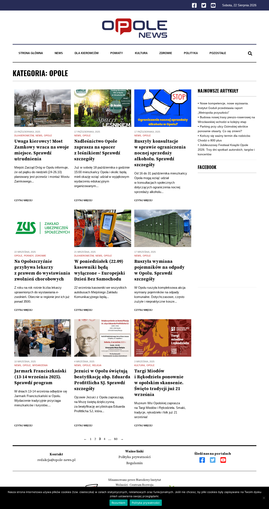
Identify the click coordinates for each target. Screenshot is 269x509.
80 (115, 439)
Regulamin (134, 463)
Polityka (191, 53)
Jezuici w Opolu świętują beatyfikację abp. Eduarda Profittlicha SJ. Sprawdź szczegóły (102, 380)
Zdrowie (165, 53)
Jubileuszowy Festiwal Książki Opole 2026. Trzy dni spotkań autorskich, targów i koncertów (226, 149)
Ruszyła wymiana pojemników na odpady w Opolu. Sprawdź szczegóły (159, 270)
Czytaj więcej (23, 200)
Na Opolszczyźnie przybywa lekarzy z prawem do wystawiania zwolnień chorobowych (42, 270)
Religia (96, 365)
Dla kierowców (87, 53)
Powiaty (116, 53)
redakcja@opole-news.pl (56, 460)
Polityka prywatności (134, 457)
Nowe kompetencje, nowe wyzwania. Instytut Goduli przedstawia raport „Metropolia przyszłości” (223, 108)
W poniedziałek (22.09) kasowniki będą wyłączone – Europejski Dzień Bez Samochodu (99, 270)
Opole (48, 135)
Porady (28, 255)
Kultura (141, 53)
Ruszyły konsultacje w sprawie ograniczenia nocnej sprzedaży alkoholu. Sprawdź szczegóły (160, 153)
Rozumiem (118, 502)
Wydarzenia (39, 365)
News (59, 53)
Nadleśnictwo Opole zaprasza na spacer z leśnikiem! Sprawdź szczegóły (97, 150)
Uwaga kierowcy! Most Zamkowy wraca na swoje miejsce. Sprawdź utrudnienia (41, 150)
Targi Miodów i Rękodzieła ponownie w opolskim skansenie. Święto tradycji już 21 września (158, 382)
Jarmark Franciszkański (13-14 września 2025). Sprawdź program (40, 377)
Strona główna (30, 53)
